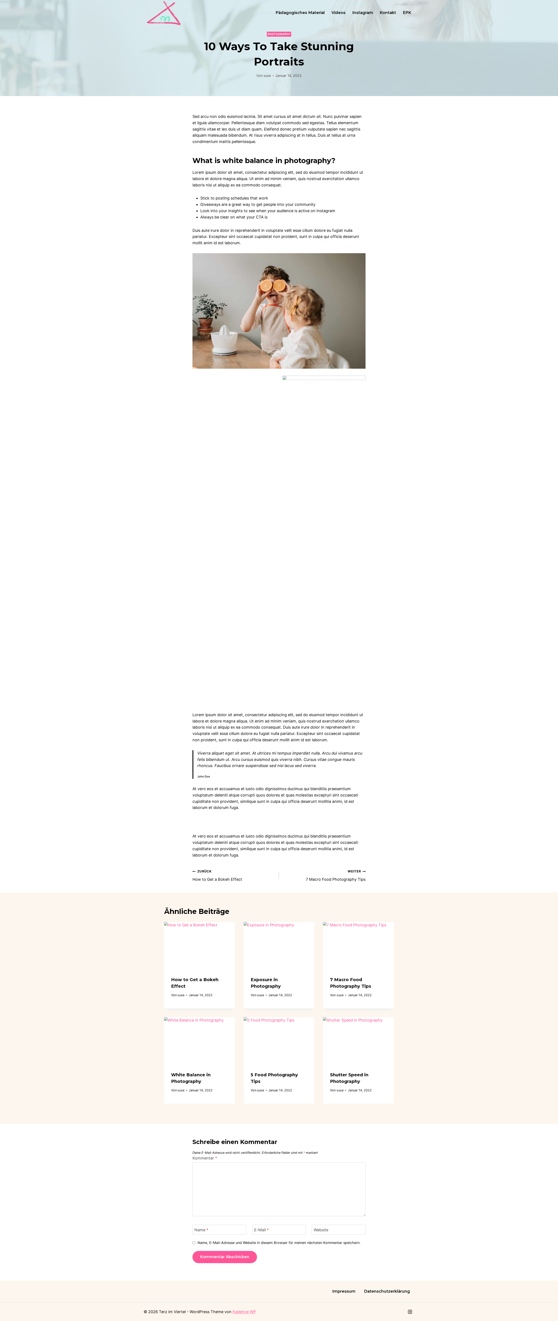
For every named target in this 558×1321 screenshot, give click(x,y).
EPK (407, 12)
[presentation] (199, 945)
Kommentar (204, 1158)
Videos (338, 12)
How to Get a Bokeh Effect (217, 875)
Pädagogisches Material (300, 12)
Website (321, 1230)
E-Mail (261, 1230)
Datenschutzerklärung (387, 1291)
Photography (279, 34)
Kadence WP (244, 1311)
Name (201, 1230)
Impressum (344, 1291)
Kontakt (388, 12)
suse (267, 75)
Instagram (362, 12)
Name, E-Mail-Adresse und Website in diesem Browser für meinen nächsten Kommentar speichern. (278, 1242)
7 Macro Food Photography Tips (336, 875)
